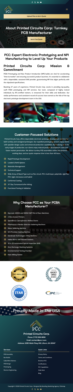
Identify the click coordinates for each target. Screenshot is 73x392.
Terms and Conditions (45, 357)
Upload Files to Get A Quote (36, 16)
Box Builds (7, 357)
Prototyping (7, 367)
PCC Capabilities (43, 367)
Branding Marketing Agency (50, 386)
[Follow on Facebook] (32, 2)
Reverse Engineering (10, 370)
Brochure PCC (42, 361)
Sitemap (62, 386)
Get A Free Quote (36, 39)
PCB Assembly (8, 354)
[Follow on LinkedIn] (37, 2)
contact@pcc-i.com (38, 340)
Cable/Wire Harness (10, 361)
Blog (39, 373)
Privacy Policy (42, 354)
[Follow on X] (35, 2)
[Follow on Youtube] (40, 2)
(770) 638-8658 (39, 337)
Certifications (42, 364)
